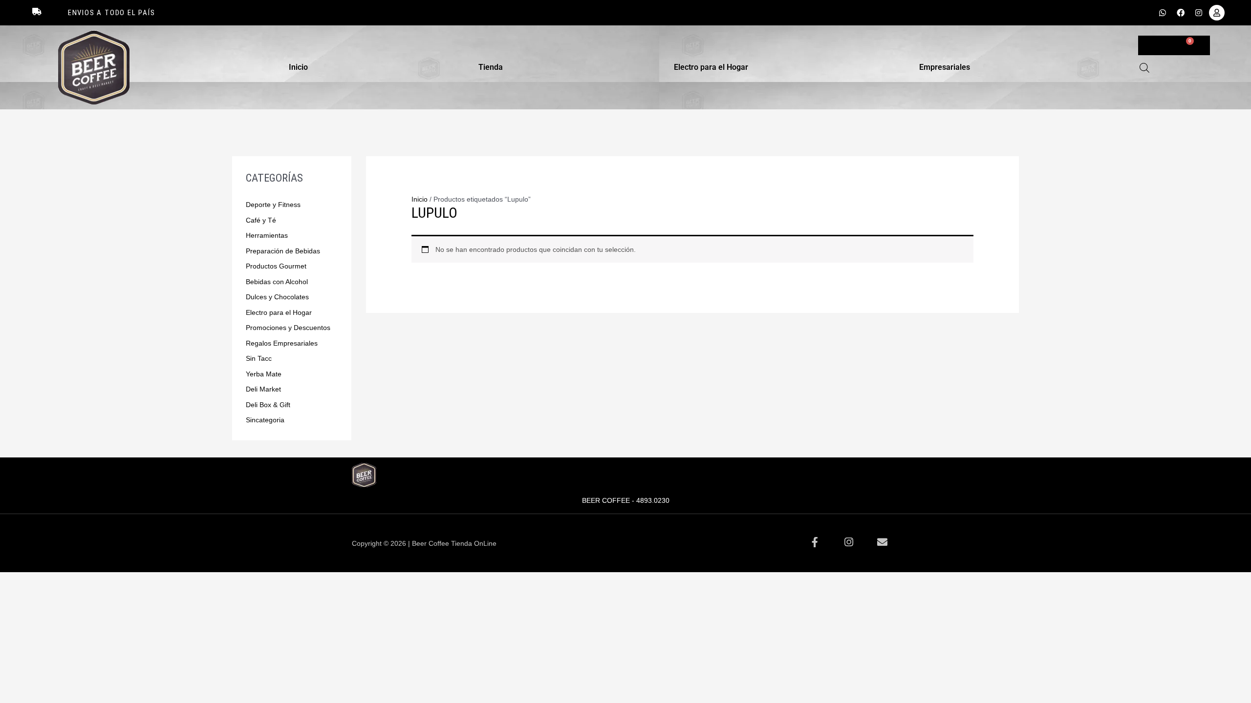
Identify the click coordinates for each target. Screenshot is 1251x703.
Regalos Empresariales (282, 343)
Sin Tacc (259, 358)
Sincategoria (265, 420)
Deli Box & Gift (268, 405)
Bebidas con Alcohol (277, 282)
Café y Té (261, 220)
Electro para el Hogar (711, 67)
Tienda (490, 67)
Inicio (298, 67)
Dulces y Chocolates (277, 297)
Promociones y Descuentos (288, 327)
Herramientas (267, 235)
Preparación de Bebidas (283, 251)
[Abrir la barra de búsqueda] (1144, 67)
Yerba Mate (263, 374)
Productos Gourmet (276, 266)
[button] (301, 67)
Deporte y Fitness (273, 204)
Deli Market (263, 389)
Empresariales (944, 67)
